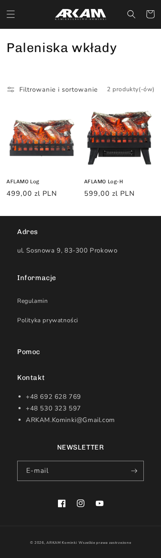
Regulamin (32, 301)
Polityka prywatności (47, 320)
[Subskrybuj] (134, 471)
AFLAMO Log (22, 182)
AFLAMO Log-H (103, 182)
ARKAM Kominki (61, 542)
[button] (10, 14)
